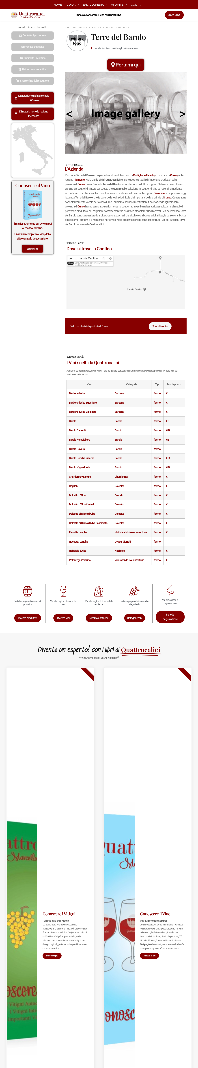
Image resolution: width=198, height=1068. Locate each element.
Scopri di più (32, 248)
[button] (32, 35)
